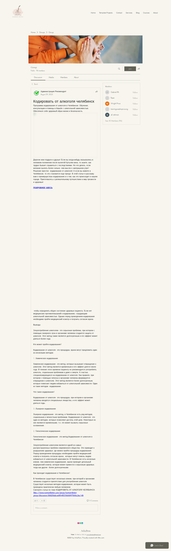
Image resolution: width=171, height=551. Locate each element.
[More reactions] (43, 500)
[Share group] (138, 68)
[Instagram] (80, 524)
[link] (38, 77)
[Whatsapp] (86, 524)
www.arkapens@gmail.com (94, 534)
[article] (65, 301)
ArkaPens (85, 530)
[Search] (119, 68)
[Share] (96, 91)
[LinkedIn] (91, 524)
